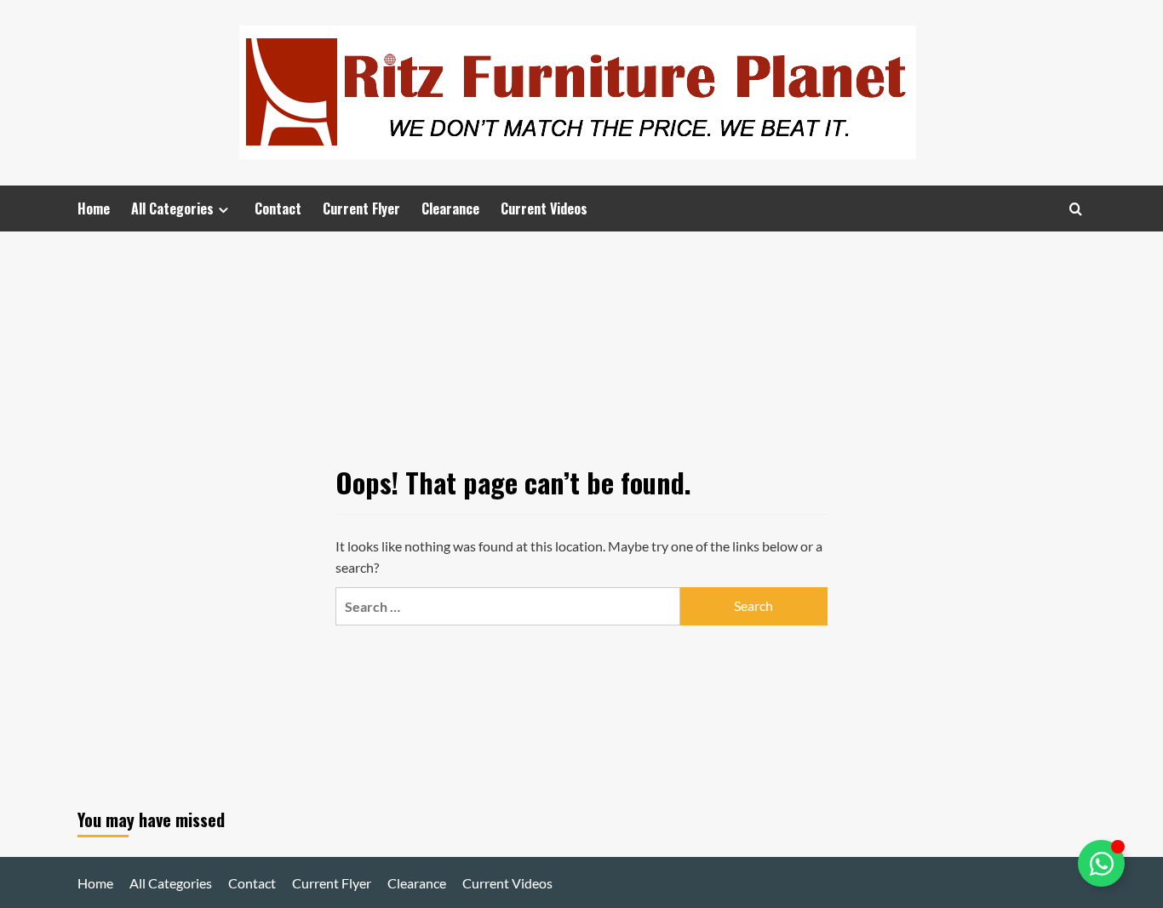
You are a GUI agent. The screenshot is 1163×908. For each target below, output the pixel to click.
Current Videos (544, 208)
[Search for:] (507, 606)
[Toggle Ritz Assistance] (1101, 863)
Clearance (450, 208)
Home (93, 208)
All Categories (172, 208)
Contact (278, 208)
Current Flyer (361, 208)
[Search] (1075, 209)
